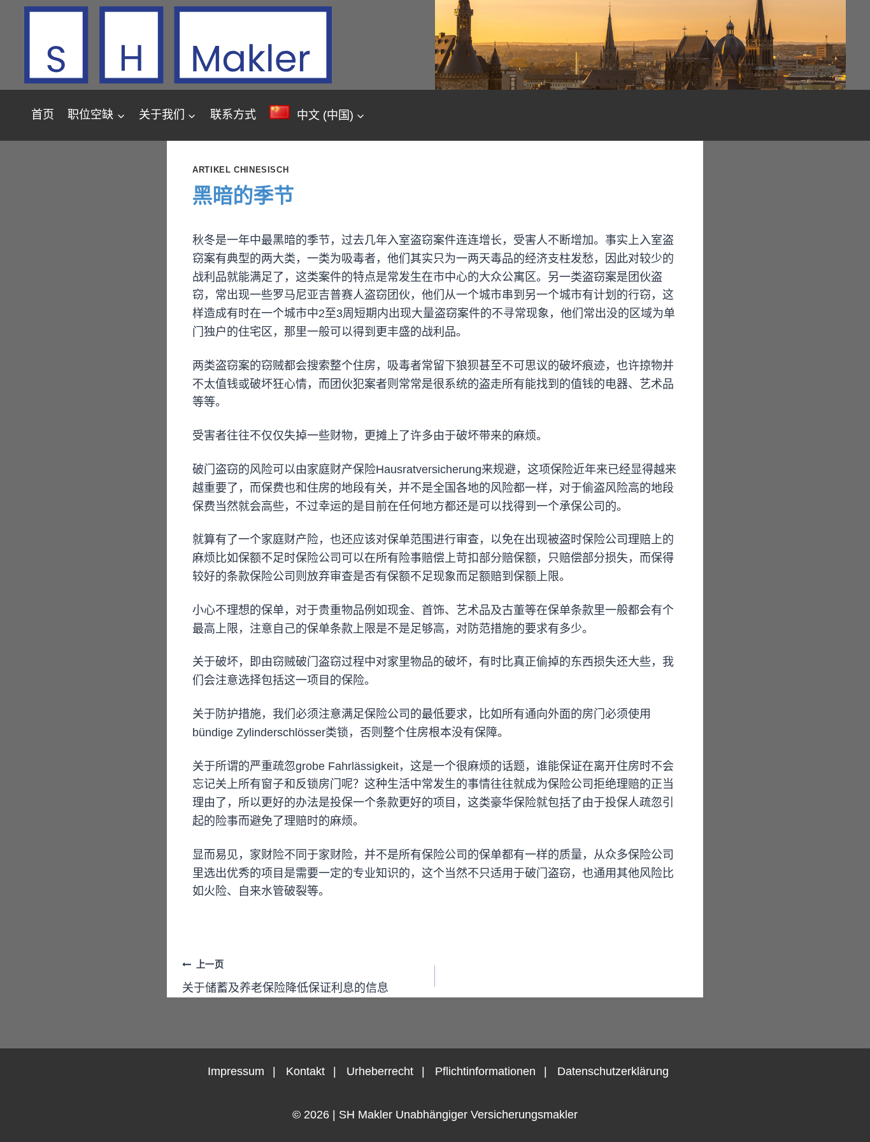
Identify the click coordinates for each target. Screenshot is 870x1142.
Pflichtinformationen (485, 1071)
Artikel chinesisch (240, 170)
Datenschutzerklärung (613, 1071)
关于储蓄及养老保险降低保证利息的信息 (285, 976)
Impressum (236, 1071)
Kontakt (305, 1071)
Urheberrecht (379, 1071)
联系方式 (233, 114)
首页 (42, 114)
